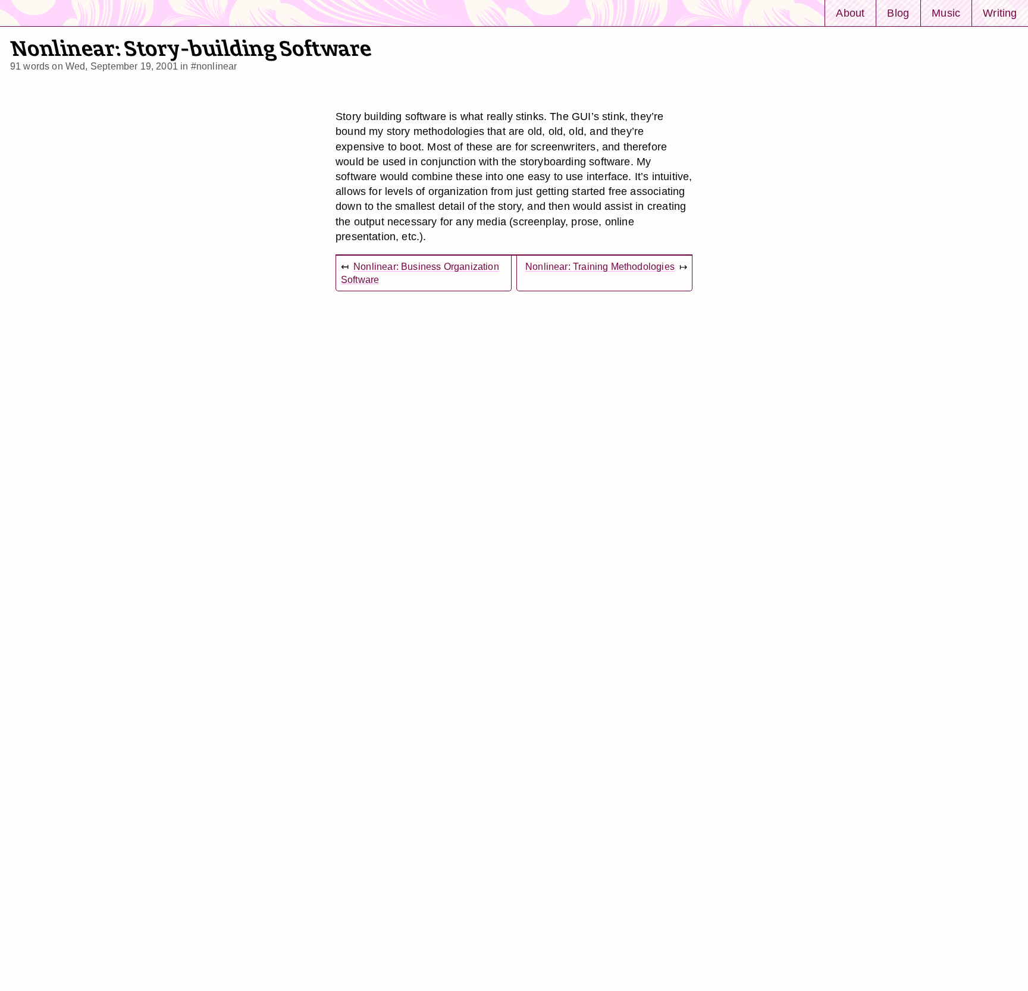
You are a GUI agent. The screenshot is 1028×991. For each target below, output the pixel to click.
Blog (898, 13)
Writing (1000, 13)
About (850, 13)
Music (946, 13)
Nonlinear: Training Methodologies (600, 267)
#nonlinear (214, 66)
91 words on (94, 66)
